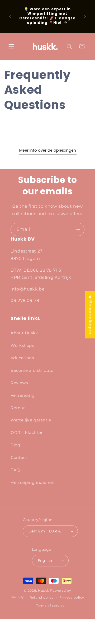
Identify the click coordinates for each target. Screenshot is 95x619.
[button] (11, 46)
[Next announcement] (85, 16)
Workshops (22, 345)
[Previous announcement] (10, 16)
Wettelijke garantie (31, 420)
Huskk (43, 590)
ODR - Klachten (27, 432)
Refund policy (42, 597)
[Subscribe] (78, 229)
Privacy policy (71, 597)
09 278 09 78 (25, 300)
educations (22, 358)
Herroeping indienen (33, 482)
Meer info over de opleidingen (47, 150)
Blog (15, 445)
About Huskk (24, 333)
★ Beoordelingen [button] (90, 314)
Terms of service (50, 606)
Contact (19, 457)
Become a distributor (33, 370)
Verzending (23, 395)
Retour (18, 407)
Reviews (19, 383)
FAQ (15, 470)
